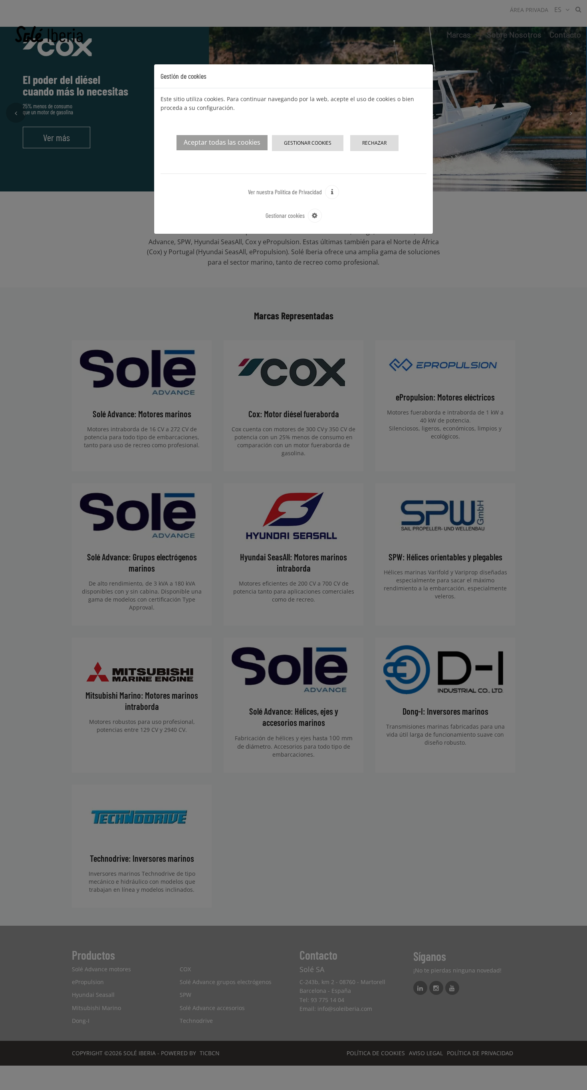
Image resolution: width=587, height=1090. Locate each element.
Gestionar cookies (307, 142)
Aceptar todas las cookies (222, 142)
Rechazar (374, 142)
